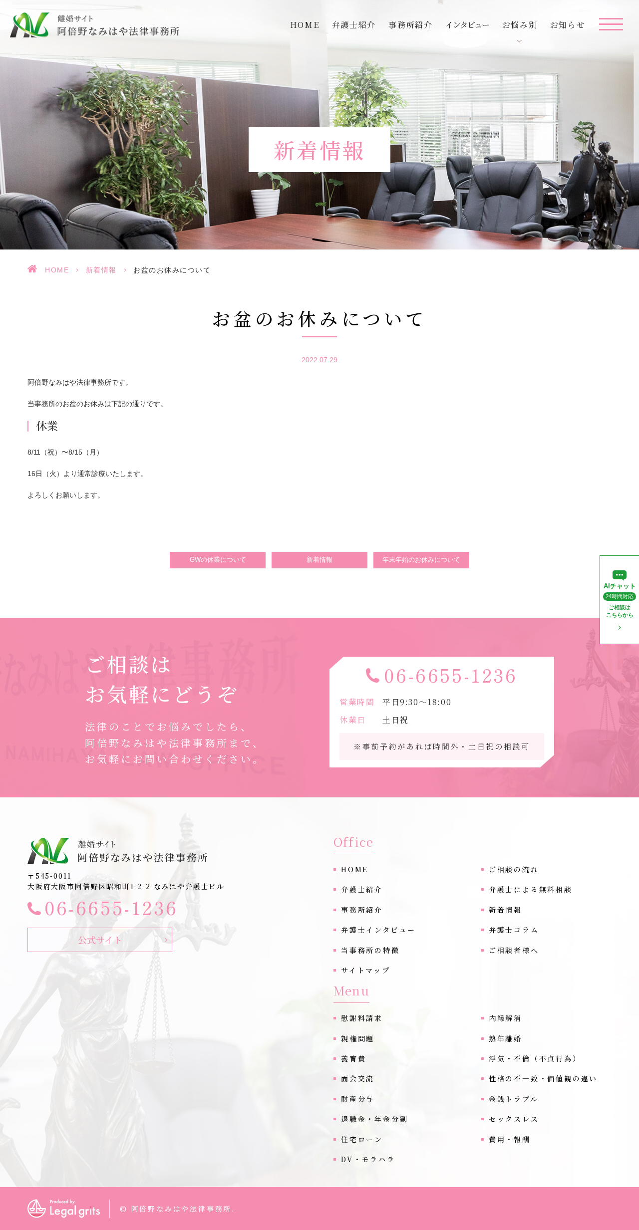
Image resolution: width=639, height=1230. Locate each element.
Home (304, 24)
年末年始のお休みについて (421, 559)
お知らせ (567, 24)
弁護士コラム (514, 930)
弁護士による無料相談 (531, 889)
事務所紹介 (410, 24)
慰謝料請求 (362, 1018)
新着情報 (101, 270)
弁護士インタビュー (378, 930)
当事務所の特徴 (370, 950)
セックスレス (514, 1119)
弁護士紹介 (354, 24)
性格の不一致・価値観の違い (543, 1078)
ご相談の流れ (514, 869)
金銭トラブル (514, 1099)
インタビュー (467, 24)
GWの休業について (218, 559)
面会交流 (357, 1078)
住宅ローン (362, 1139)
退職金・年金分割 (374, 1119)
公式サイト (100, 939)
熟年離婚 (505, 1038)
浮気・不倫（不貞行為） (535, 1058)
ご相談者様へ (514, 950)
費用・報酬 (510, 1139)
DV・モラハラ (368, 1159)
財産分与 (357, 1099)
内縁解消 (505, 1018)
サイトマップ (365, 970)
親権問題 (357, 1038)
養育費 (353, 1058)
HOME (57, 270)
